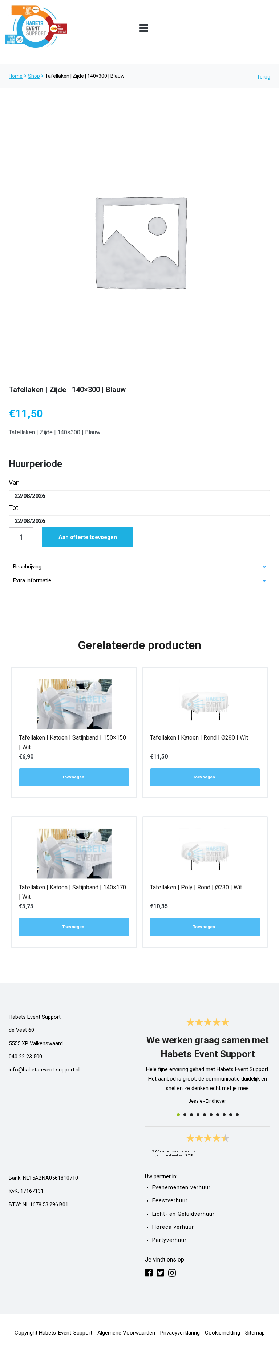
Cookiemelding (222, 1332)
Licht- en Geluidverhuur (183, 1214)
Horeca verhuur (173, 1227)
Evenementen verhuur (181, 1187)
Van (14, 482)
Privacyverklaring (180, 1332)
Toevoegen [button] (73, 777)
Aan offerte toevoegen (87, 537)
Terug (263, 77)
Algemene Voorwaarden (126, 1332)
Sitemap (255, 1332)
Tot (13, 507)
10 (237, 1114)
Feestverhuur (170, 1201)
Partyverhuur (169, 1240)
